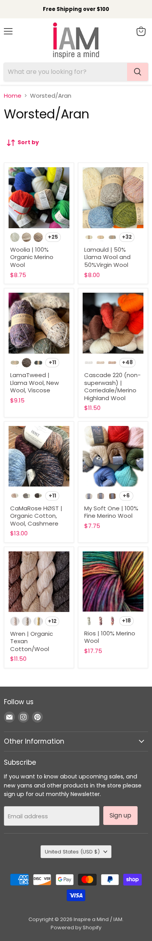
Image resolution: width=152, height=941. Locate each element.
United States (72, 851)
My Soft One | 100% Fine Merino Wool (111, 512)
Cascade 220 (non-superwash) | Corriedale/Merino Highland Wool (112, 386)
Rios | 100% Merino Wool (109, 637)
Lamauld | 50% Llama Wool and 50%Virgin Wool (107, 257)
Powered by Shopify (76, 927)
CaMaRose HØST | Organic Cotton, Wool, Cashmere (36, 516)
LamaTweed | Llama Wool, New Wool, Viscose (34, 382)
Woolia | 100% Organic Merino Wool (31, 257)
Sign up (120, 815)
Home (12, 95)
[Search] (137, 72)
